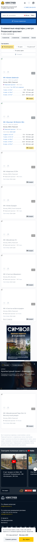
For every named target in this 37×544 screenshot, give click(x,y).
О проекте (4, 518)
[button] (35, 469)
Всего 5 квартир (7, 319)
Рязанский (15, 82)
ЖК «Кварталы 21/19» (10, 171)
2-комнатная (15, 37)
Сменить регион (10, 539)
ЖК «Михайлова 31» (10, 240)
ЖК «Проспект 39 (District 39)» (13, 122)
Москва (5, 82)
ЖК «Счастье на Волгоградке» (13, 308)
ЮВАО (9, 82)
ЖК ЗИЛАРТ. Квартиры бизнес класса (17, 372)
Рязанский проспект (10, 84)
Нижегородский (16, 208)
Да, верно (26, 539)
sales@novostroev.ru (6, 514)
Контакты (4, 522)
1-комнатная (5, 37)
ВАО (9, 277)
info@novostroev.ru (6, 506)
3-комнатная (25, 37)
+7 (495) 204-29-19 (29, 7)
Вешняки (13, 277)
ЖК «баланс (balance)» (11, 77)
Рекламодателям (7, 520)
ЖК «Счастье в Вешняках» (12, 274)
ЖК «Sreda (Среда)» (10, 205)
